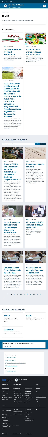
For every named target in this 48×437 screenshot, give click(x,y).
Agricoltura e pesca (17, 388)
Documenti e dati (5, 399)
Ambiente (15, 390)
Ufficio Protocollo (5, 420)
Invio (37, 144)
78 (14, 294)
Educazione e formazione (18, 395)
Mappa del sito (29, 433)
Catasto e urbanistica (17, 391)
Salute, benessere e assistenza (28, 389)
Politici (3, 395)
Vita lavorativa (27, 395)
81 (24, 294)
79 (17, 294)
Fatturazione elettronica (17, 433)
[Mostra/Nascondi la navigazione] (1, 6)
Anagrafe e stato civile (29, 397)
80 (21, 294)
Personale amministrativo (7, 397)
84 (34, 294)
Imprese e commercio (17, 401)
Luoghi (37, 399)
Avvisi (5, 46)
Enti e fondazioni (5, 393)
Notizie (7, 315)
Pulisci (42, 144)
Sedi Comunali (4, 433)
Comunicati (9, 329)
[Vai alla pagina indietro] (8, 294)
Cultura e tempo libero (18, 393)
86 (40, 294)
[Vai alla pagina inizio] (4, 294)
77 (11, 294)
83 (30, 294)
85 (37, 294)
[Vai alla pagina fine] (7, 297)
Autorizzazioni (27, 401)
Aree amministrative (6, 390)
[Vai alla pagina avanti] (4, 297)
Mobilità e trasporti (17, 403)
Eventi (37, 401)
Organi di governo (5, 388)
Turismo (26, 402)
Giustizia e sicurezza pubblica (17, 398)
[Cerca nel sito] (44, 6)
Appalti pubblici (27, 399)
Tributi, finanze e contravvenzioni (28, 392)
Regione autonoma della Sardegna (8, 1)
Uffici (3, 391)
